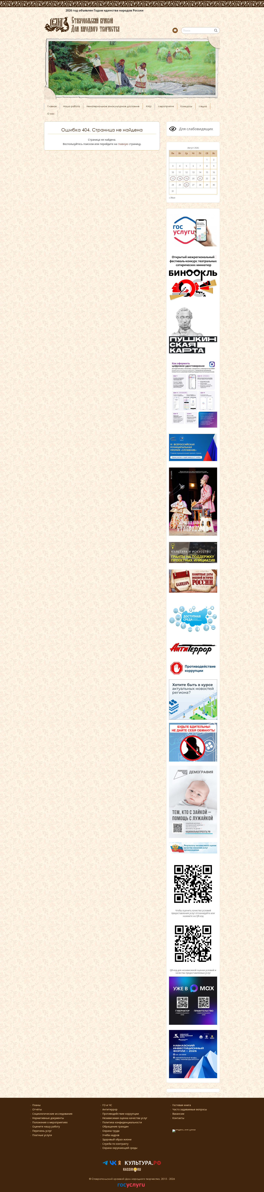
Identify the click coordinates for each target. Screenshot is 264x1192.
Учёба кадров (110, 1135)
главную (123, 144)
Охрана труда (110, 1130)
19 (186, 178)
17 (173, 178)
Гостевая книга (181, 1105)
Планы (36, 1105)
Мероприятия (166, 106)
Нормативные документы (48, 1118)
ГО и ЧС (107, 1105)
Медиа (203, 106)
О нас (50, 113)
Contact (175, 30)
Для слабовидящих (195, 128)
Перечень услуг (42, 1130)
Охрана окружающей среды (119, 1148)
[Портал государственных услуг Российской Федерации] (131, 1186)
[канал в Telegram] (105, 1164)
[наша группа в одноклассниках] (119, 1164)
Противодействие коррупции (120, 1113)
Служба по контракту (115, 1143)
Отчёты (37, 1109)
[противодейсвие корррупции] (193, 674)
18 (180, 178)
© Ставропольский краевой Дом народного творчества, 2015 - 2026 (132, 1178)
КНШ (148, 106)
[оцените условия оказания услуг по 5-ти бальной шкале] (193, 907)
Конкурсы (186, 106)
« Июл (172, 197)
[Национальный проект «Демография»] (193, 837)
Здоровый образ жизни (116, 1139)
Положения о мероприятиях (50, 1122)
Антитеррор (109, 1109)
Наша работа (71, 106)
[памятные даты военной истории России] (193, 592)
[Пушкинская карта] (193, 352)
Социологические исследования (52, 1113)
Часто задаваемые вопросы (189, 1109)
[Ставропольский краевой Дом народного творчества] (99, 24)
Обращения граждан (115, 1126)
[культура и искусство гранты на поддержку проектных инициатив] (193, 562)
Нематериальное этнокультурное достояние (113, 106)
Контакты (178, 1118)
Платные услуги (42, 1135)
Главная (52, 106)
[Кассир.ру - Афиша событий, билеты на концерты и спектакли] (132, 1171)
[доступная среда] (193, 632)
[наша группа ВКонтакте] (113, 1164)
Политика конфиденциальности (122, 1122)
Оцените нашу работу (46, 1126)
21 (200, 178)
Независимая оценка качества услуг (124, 1118)
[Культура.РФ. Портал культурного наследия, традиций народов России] (142, 1164)
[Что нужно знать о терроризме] (193, 656)
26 (186, 184)
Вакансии (178, 1113)
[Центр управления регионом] (193, 700)
